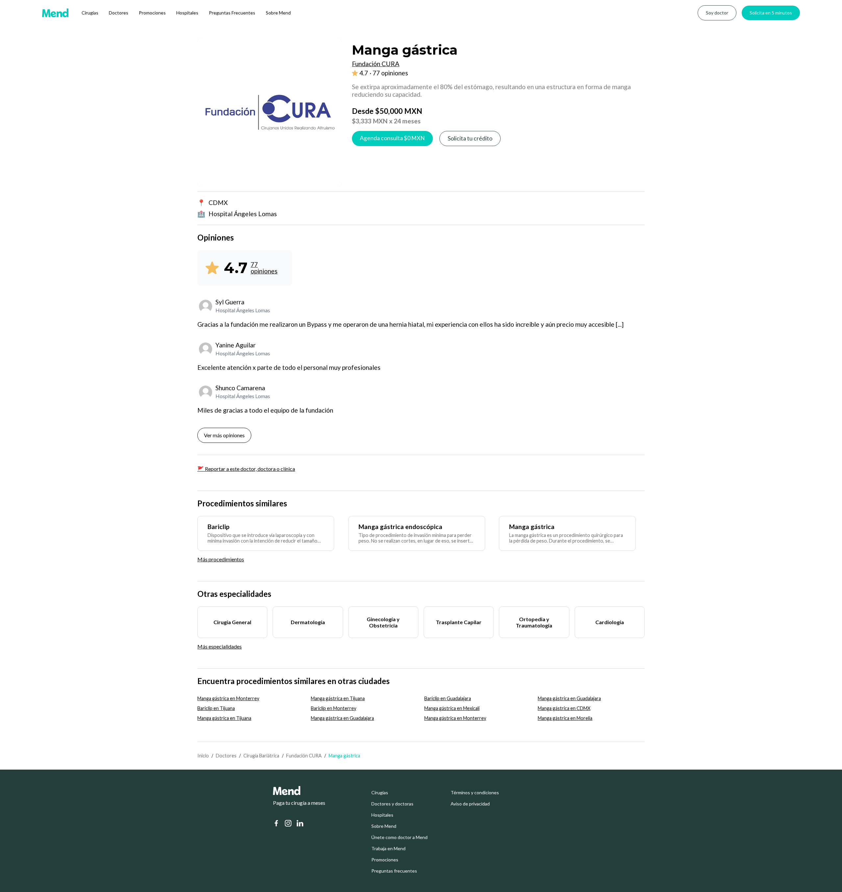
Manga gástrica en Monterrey (228, 698)
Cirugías (90, 12)
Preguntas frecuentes (394, 871)
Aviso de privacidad (470, 803)
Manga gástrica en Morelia (565, 718)
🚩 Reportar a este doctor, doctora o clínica (246, 469)
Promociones (152, 12)
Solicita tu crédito (470, 138)
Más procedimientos (220, 559)
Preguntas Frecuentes (232, 12)
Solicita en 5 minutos (771, 12)
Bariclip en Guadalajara (447, 698)
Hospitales (187, 12)
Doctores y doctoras (392, 803)
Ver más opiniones (224, 435)
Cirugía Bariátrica (261, 755)
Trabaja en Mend (388, 848)
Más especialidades (219, 646)
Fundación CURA (304, 755)
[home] (55, 12)
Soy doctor (717, 12)
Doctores (118, 12)
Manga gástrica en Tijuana (338, 698)
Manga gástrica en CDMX (564, 708)
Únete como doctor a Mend (399, 837)
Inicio (203, 755)
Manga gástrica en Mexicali (452, 708)
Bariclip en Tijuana (216, 708)
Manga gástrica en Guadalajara (569, 698)
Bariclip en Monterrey (333, 708)
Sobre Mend (278, 12)
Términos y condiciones (475, 792)
